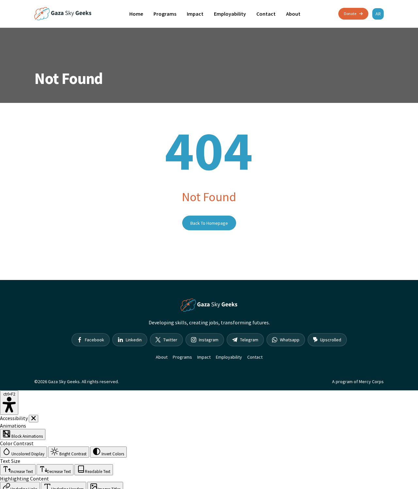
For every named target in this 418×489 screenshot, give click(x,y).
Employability (230, 13)
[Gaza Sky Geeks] (62, 13)
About (293, 13)
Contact (266, 13)
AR (378, 14)
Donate (350, 13)
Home (136, 13)
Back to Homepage (209, 223)
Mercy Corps (371, 381)
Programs (164, 13)
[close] (33, 418)
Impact (195, 13)
